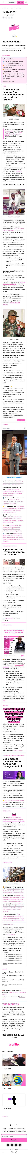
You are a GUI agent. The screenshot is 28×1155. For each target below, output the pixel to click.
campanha (13, 916)
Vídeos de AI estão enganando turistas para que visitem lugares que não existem (13, 501)
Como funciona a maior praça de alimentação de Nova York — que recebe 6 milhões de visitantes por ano (13, 890)
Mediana (16, 979)
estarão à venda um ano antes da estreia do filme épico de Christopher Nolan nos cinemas (13, 520)
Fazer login (12, 2)
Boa (11, 979)
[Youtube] (16, 1145)
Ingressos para (10, 516)
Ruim (21, 979)
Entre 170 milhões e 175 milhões (13, 960)
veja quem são (11, 934)
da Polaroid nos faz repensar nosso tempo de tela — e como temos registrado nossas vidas (14, 918)
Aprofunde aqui (18, 750)
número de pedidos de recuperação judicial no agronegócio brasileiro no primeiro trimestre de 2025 (13, 819)
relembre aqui (9, 131)
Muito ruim (5, 981)
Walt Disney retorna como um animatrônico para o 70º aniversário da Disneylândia (13, 482)
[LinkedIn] (12, 1145)
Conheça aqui (9, 618)
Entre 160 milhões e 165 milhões (13, 956)
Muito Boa (5, 979)
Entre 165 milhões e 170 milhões (13, 958)
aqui (4, 700)
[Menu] (26, 2)
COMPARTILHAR (21, 420)
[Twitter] (8, 1145)
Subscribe (20, 2)
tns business (5, 8)
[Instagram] (20, 1145)
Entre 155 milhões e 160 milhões (13, 954)
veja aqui (19, 171)
